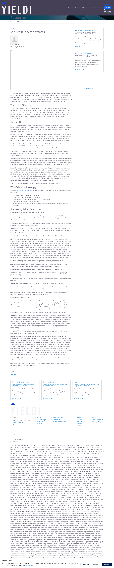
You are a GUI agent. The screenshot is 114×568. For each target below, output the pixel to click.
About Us (93, 8)
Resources (40, 422)
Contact (100, 8)
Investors (86, 30)
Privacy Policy (96, 422)
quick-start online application (26, 190)
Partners (79, 424)
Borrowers (78, 30)
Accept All (106, 564)
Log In (107, 4)
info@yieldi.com (18, 422)
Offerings (85, 8)
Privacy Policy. (29, 565)
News (12, 29)
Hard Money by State (59, 422)
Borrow (77, 8)
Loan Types (56, 420)
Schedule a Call (88, 89)
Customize (85, 564)
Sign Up (107, 7)
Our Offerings (41, 420)
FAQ (93, 418)
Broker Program (58, 418)
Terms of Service (97, 420)
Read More (79, 46)
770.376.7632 (17, 424)
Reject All (95, 564)
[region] (57, 563)
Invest (70, 8)
